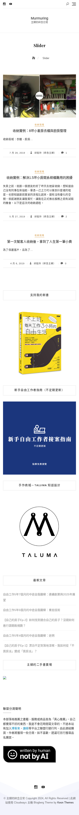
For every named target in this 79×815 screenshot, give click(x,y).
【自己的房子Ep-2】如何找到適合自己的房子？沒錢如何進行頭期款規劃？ (38, 622)
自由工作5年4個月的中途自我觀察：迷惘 (28, 635)
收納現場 (39, 125)
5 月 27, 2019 (17, 216)
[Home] (34, 58)
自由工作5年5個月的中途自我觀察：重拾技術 (31, 610)
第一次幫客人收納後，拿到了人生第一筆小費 (39, 241)
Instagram (4, 4)
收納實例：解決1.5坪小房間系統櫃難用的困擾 (39, 177)
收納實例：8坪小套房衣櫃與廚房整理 (39, 131)
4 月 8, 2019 (17, 263)
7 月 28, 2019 (17, 153)
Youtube (10, 4)
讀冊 (26, 728)
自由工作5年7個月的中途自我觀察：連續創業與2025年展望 (39, 597)
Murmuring (39, 18)
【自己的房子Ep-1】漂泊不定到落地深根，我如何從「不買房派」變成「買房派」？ (38, 648)
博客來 (16, 728)
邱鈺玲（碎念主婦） (45, 153)
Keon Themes (65, 802)
